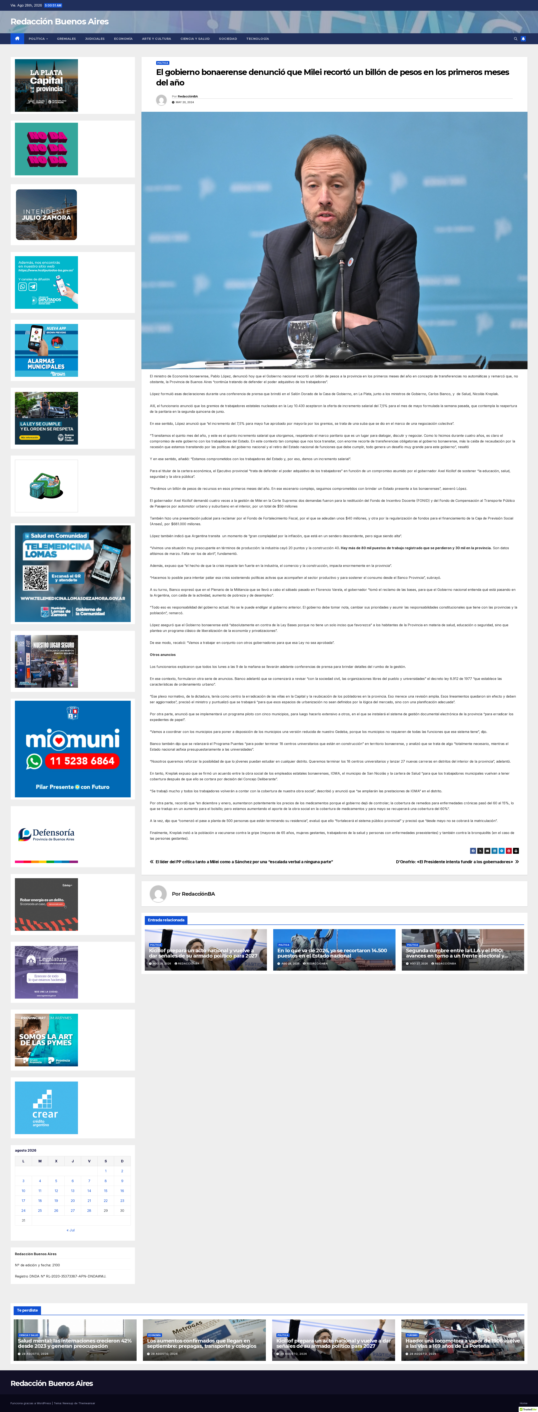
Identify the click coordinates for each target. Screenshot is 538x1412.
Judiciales (95, 39)
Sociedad (228, 39)
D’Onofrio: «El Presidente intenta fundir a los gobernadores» (454, 861)
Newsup (68, 1403)
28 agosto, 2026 (35, 1353)
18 (40, 1201)
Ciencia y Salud (195, 39)
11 (39, 1191)
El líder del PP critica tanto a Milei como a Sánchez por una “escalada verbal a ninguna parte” (244, 861)
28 (89, 1210)
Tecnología (257, 39)
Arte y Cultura (156, 39)
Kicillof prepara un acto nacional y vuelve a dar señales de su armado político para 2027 (203, 953)
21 (89, 1201)
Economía (123, 39)
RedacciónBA (188, 96)
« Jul (71, 1230)
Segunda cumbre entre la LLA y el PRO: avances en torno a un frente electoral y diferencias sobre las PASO (455, 955)
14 (89, 1191)
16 (122, 1191)
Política (37, 39)
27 (73, 1210)
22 (106, 1201)
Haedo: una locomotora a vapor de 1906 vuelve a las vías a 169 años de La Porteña (463, 1343)
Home (523, 1403)
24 (23, 1210)
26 (56, 1210)
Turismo (412, 1335)
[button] (515, 39)
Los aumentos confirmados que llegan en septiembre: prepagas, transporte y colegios (201, 1343)
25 (40, 1210)
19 (56, 1201)
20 (73, 1201)
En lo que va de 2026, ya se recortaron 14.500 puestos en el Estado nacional (332, 953)
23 (122, 1201)
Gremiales (66, 39)
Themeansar (86, 1403)
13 (72, 1191)
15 (105, 1191)
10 (23, 1191)
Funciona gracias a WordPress (31, 1403)
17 (23, 1201)
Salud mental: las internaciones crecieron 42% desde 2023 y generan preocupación (75, 1343)
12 (56, 1191)
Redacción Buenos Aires (60, 21)
